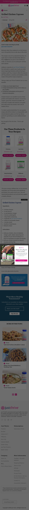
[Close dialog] (27, 246)
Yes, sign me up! (21, 260)
